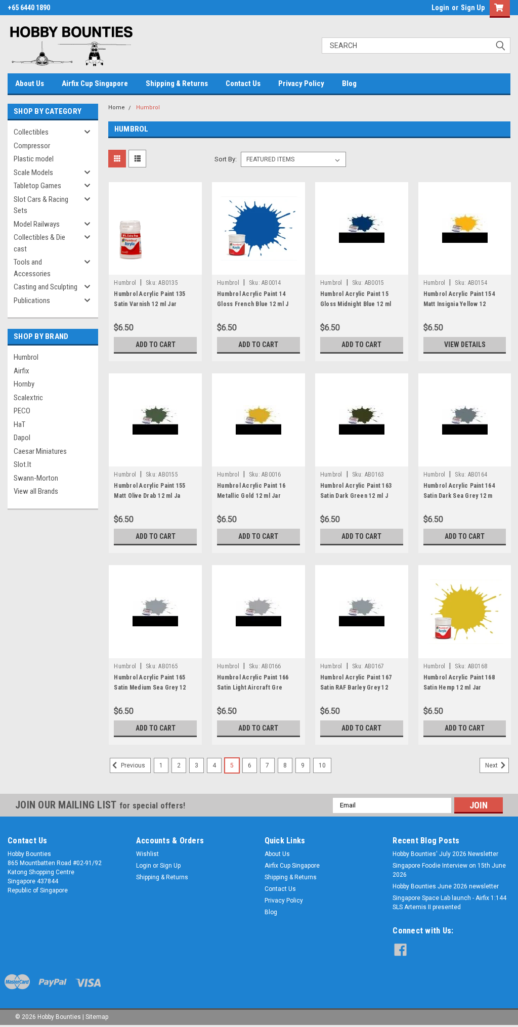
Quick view (155, 267)
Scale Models (33, 172)
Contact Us (243, 83)
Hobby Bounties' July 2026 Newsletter (445, 854)
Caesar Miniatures (40, 451)
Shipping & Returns (177, 83)
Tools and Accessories (32, 268)
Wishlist (147, 854)
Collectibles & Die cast (39, 243)
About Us (29, 83)
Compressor (32, 145)
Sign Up (473, 8)
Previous (132, 765)
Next (492, 765)
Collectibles (31, 132)
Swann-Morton (36, 478)
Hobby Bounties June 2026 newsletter (446, 886)
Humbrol (26, 357)
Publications (32, 300)
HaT (19, 424)
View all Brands (36, 491)
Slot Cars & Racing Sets (41, 205)
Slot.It (22, 464)
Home (116, 107)
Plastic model (34, 158)
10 (322, 765)
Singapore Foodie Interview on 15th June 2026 (449, 870)
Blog (349, 83)
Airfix (21, 370)
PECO (22, 410)
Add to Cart (156, 344)
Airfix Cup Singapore (95, 83)
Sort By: (225, 159)
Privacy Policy (301, 83)
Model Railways (37, 224)
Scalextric (28, 397)
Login (440, 8)
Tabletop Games (37, 185)
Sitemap (96, 1016)
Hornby (24, 384)
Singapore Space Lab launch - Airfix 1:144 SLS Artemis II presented (449, 902)
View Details (465, 344)
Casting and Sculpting (45, 286)
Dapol (22, 437)
